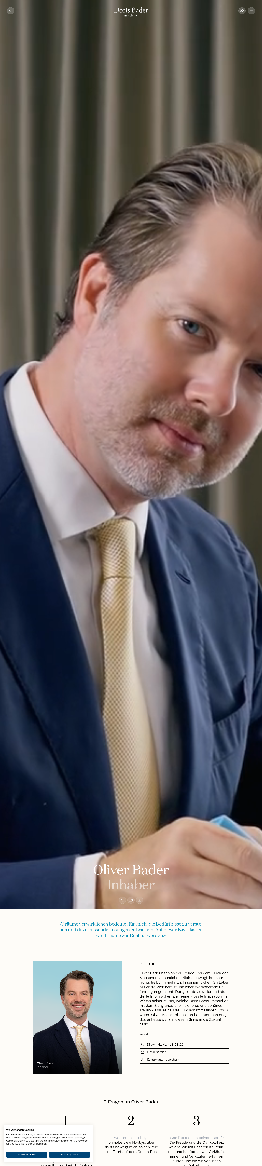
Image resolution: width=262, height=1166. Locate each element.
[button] (251, 10)
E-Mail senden (156, 1052)
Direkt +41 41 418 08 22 (165, 1044)
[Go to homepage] (131, 12)
